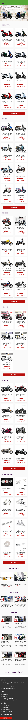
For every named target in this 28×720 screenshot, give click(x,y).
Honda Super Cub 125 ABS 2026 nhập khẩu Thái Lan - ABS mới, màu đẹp (20, 135)
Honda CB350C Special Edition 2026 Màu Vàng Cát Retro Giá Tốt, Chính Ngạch (6, 458)
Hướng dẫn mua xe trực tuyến (10, 700)
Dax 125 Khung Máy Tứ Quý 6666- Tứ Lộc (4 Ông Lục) (20, 323)
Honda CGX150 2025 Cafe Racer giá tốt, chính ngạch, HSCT (7, 291)
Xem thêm (14, 113)
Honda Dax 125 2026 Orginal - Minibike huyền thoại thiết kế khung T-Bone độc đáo (20, 229)
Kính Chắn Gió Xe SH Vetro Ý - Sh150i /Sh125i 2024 (20, 583)
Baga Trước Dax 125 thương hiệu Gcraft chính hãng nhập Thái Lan (20, 511)
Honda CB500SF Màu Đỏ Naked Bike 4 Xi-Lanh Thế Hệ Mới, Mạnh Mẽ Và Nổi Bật (20, 396)
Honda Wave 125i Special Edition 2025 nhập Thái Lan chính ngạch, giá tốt (20, 176)
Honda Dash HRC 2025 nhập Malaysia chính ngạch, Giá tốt (20, 197)
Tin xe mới (5, 707)
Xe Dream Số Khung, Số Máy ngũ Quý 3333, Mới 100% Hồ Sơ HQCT (20, 344)
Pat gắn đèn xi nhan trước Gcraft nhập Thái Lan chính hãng (20, 531)
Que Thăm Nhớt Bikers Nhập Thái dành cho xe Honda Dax (20, 552)
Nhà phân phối (6, 705)
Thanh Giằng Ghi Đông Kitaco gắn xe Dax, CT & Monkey (7, 531)
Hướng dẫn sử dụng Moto (9, 698)
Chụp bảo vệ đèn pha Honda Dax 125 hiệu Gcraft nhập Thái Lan (6, 511)
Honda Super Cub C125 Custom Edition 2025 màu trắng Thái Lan (7, 197)
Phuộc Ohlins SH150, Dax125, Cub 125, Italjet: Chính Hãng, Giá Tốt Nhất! (6, 584)
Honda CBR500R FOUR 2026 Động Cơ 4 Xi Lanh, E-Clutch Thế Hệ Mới (20, 438)
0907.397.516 (8, 685)
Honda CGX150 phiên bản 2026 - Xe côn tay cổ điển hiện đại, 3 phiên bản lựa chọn (7, 250)
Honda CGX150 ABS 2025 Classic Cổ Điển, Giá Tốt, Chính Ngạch (20, 270)
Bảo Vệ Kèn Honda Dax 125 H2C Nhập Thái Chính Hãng (7, 552)
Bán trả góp (5, 696)
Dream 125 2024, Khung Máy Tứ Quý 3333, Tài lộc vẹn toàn (7, 343)
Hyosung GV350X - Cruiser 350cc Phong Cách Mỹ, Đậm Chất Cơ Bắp (20, 458)
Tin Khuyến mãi (6, 709)
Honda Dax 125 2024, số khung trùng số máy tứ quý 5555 (7, 323)
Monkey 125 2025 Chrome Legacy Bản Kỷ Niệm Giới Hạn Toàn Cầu (20, 250)
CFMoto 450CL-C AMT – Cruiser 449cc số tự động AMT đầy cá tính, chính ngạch (7, 417)
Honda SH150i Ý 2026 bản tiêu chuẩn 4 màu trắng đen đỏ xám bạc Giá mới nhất (20, 82)
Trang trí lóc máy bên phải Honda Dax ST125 (6, 490)
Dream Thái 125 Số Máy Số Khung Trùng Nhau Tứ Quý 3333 (6, 364)
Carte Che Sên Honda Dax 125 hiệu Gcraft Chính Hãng (20, 490)
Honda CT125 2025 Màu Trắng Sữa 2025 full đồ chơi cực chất (6, 270)
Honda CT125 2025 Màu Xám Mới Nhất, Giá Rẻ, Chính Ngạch (20, 291)
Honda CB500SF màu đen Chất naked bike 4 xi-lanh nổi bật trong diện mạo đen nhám (7, 396)
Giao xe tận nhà (6, 694)
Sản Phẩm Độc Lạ (7, 711)
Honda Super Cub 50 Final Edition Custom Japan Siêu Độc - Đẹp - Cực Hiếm (7, 176)
